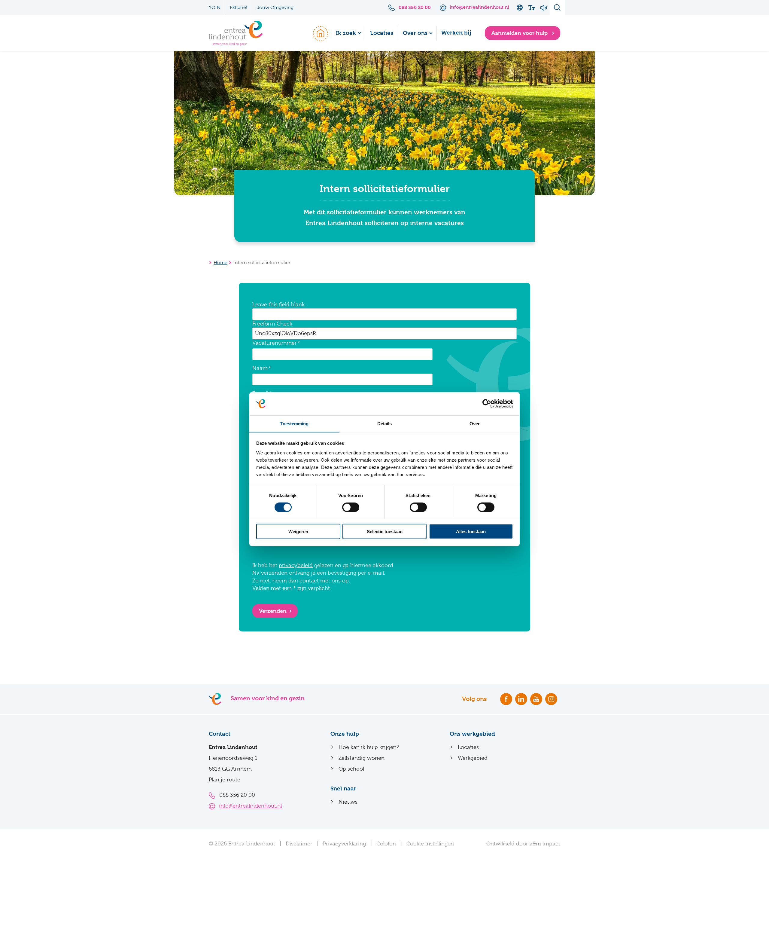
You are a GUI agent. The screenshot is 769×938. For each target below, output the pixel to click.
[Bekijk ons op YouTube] (536, 699)
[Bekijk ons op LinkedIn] (521, 699)
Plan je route (224, 780)
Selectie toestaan (385, 531)
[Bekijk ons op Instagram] (551, 699)
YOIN (214, 7)
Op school (351, 769)
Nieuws (348, 802)
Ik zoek (346, 33)
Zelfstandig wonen (361, 758)
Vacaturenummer (274, 343)
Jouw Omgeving (275, 7)
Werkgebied (473, 758)
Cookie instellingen (430, 844)
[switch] (350, 507)
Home (317, 33)
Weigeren (298, 531)
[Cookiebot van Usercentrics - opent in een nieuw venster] (486, 403)
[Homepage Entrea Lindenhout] (236, 33)
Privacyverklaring (344, 844)
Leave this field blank (278, 304)
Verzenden (273, 611)
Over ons (415, 33)
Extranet (239, 7)
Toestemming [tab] (294, 423)
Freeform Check (272, 324)
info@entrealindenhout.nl (250, 806)
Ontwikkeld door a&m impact (523, 844)
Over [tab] (475, 423)
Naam (260, 368)
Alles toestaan (471, 531)
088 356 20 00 (237, 795)
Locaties (381, 33)
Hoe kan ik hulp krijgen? (369, 747)
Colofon (386, 844)
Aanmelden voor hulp (520, 33)
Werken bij (456, 32)
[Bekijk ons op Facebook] (506, 699)
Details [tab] (384, 423)
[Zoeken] (557, 7)
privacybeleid (296, 565)
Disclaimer (299, 844)
